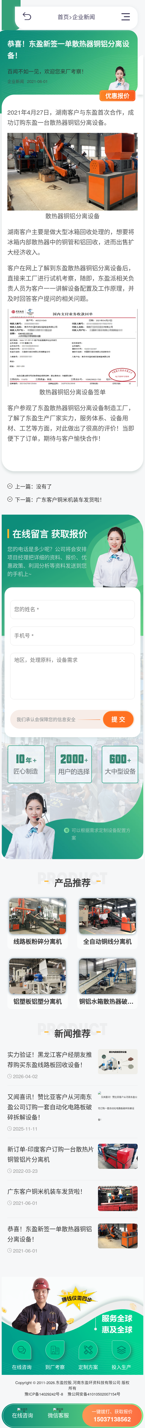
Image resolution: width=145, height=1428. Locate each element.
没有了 (44, 486)
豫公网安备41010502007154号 (94, 1394)
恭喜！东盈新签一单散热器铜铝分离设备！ (49, 1233)
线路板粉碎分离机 (37, 941)
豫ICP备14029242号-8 (44, 1394)
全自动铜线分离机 (107, 941)
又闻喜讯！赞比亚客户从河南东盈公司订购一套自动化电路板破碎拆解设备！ (49, 1106)
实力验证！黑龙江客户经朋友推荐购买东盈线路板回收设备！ (49, 1059)
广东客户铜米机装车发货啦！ (70, 499)
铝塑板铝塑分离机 (37, 1001)
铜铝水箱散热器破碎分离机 (107, 1001)
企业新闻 (83, 17)
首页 (63, 17)
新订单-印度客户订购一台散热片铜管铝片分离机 (50, 1154)
